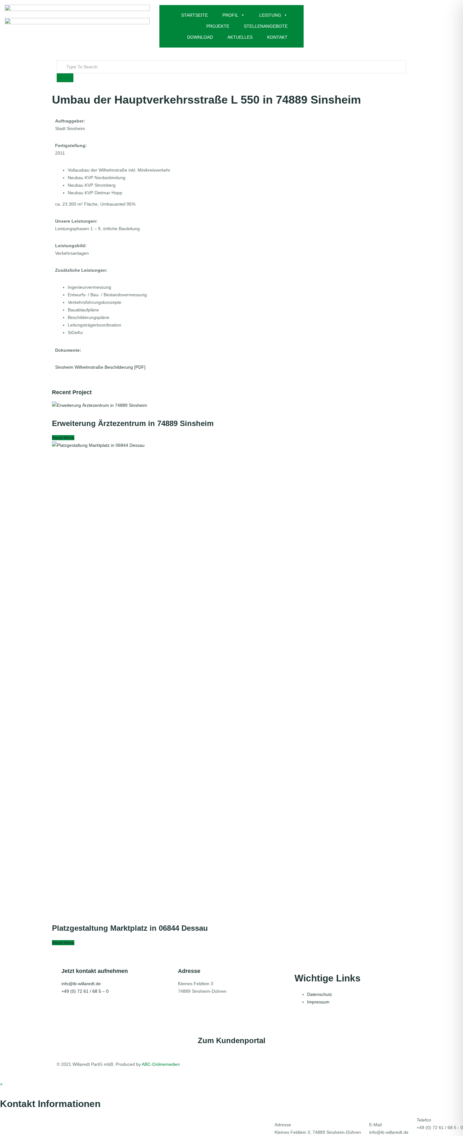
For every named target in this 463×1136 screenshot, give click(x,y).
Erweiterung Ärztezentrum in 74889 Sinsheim (133, 423)
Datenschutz (319, 994)
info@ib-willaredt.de (81, 983)
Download (200, 37)
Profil (230, 15)
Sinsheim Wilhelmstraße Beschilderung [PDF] (100, 367)
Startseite (194, 15)
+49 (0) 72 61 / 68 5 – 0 (85, 991)
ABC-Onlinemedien (161, 1064)
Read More (63, 437)
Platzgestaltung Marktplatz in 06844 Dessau (130, 928)
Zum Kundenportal (232, 1040)
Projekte (217, 26)
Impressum (318, 1001)
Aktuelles (240, 37)
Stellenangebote (266, 26)
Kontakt (277, 37)
